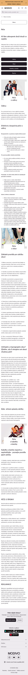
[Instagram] (9, 657)
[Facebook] (18, 657)
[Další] (26, 3)
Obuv (14, 64)
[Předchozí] (2, 3)
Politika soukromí (20, 670)
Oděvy (14, 59)
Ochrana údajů (14, 672)
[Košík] (25, 8)
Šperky (14, 73)
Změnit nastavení (12, 670)
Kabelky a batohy (14, 68)
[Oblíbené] (22, 8)
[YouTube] (14, 657)
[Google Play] (9, 631)
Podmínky (4, 670)
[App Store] (19, 631)
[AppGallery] (14, 634)
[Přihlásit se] (19, 8)
